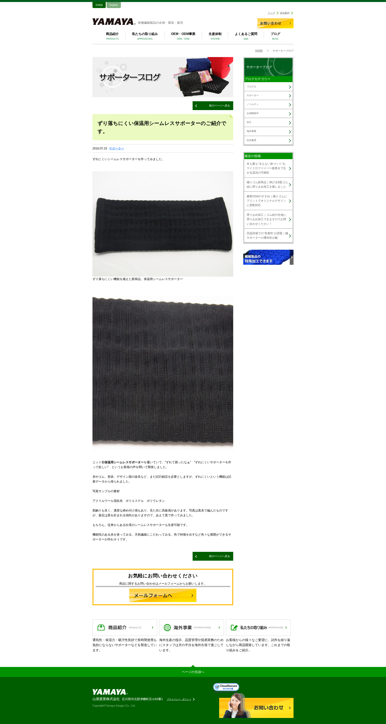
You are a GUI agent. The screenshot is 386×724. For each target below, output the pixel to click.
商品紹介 (112, 36)
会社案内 (285, 12)
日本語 (99, 5)
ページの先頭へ (193, 672)
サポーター (116, 148)
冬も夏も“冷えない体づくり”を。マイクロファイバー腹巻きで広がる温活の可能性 (267, 168)
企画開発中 (253, 113)
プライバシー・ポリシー (179, 699)
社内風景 (251, 140)
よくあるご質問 (246, 36)
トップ (271, 12)
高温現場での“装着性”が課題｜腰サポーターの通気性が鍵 (267, 235)
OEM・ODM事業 (183, 36)
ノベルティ (253, 104)
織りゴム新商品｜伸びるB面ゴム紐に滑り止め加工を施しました (267, 184)
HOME (259, 50)
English (114, 5)
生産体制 (215, 36)
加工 (249, 122)
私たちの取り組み (145, 36)
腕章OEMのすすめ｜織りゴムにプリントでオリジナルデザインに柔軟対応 (267, 201)
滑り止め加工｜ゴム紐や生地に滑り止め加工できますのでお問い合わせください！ (266, 219)
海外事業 (251, 131)
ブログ (275, 36)
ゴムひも (251, 86)
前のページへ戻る (219, 105)
